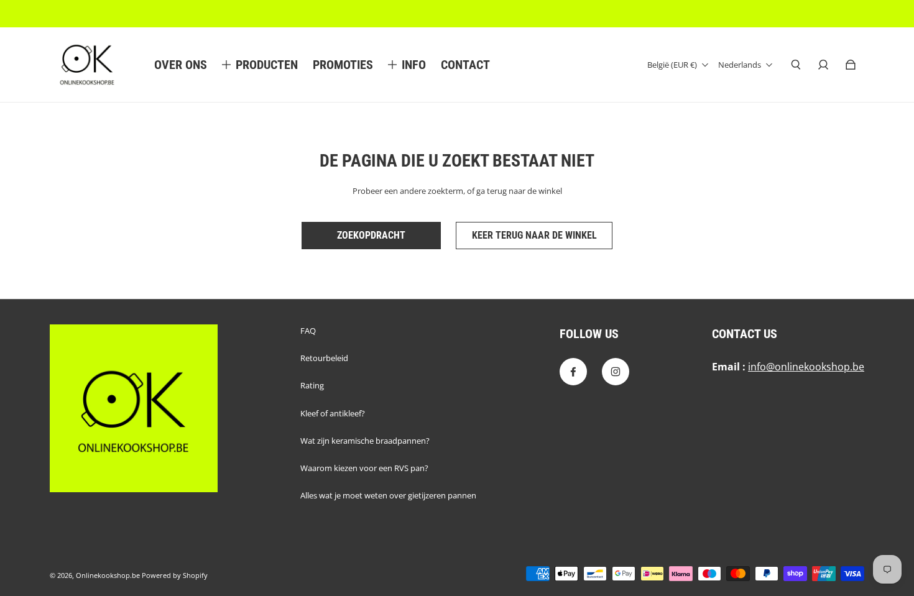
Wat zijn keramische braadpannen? (365, 440)
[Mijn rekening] (823, 64)
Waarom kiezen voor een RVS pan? (364, 468)
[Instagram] (615, 371)
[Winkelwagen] (850, 64)
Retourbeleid (324, 358)
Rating (312, 385)
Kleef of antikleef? (332, 413)
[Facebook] (573, 371)
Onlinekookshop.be (108, 575)
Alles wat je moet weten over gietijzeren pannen (388, 495)
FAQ (308, 330)
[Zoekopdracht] (796, 64)
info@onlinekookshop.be (806, 367)
